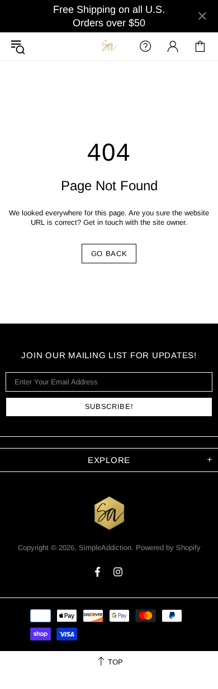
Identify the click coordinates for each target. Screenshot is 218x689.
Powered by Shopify (168, 547)
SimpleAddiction (109, 46)
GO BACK (109, 253)
